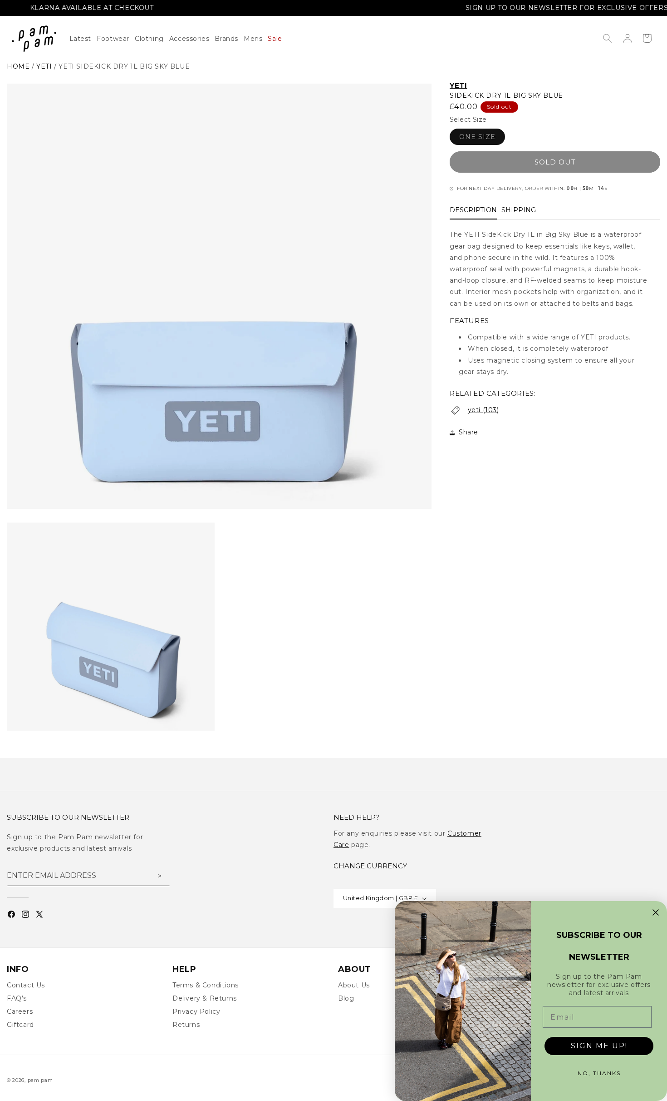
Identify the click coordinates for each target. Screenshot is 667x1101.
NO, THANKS (599, 1073)
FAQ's (17, 998)
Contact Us (26, 985)
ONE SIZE (482, 139)
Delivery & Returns (204, 998)
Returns (186, 1025)
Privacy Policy (196, 1011)
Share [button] (468, 432)
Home (18, 66)
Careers (20, 1011)
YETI (458, 85)
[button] (152, 38)
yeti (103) (483, 410)
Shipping (518, 210)
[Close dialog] (655, 912)
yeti (44, 66)
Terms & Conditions (205, 985)
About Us (354, 985)
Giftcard (20, 1025)
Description (473, 210)
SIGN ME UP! (599, 1045)
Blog (346, 998)
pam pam (40, 1080)
